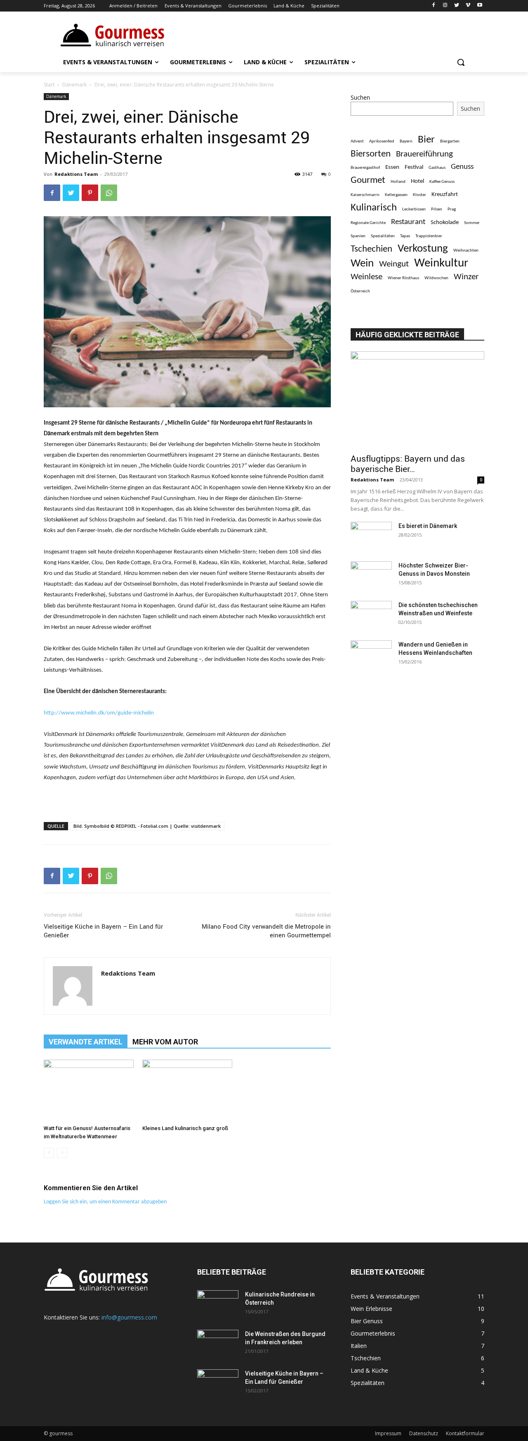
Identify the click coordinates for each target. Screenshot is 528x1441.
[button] (461, 62)
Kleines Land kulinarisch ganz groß (185, 1128)
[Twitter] (457, 6)
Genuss (462, 167)
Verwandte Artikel (86, 1041)
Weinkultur (441, 263)
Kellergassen (396, 195)
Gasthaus (437, 168)
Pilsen (436, 209)
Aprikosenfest (381, 141)
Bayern (406, 141)
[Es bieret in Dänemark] (371, 536)
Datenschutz (423, 1433)
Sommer (472, 223)
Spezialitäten (383, 236)
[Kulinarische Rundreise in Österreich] (217, 1304)
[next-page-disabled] (62, 1153)
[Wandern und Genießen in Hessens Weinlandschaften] (371, 654)
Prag (452, 209)
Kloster (419, 195)
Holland (398, 182)
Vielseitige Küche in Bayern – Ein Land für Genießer (103, 930)
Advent (357, 141)
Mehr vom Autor (165, 1041)
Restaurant (408, 222)
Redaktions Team (76, 174)
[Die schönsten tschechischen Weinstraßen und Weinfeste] (371, 615)
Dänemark (74, 84)
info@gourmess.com (129, 1317)
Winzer (466, 277)
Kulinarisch (374, 207)
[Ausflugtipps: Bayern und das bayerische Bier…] (417, 399)
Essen (392, 167)
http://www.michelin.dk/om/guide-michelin (99, 713)
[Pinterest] (90, 193)
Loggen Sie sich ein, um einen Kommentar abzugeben (105, 1202)
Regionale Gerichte (368, 223)
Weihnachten (465, 250)
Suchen (360, 97)
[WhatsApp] (109, 193)
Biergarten (450, 141)
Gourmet (368, 180)
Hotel (417, 181)
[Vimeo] (468, 6)
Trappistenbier (428, 236)
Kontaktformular (465, 1433)
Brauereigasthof (365, 168)
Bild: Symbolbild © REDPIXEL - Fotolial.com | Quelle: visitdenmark (147, 826)
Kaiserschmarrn (365, 195)
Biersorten (371, 154)
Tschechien (371, 249)
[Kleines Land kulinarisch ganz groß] (187, 1090)
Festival (414, 167)
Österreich (360, 291)
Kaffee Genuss (442, 182)
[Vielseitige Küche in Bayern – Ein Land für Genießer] (217, 1383)
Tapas (405, 236)
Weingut (394, 264)
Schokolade (445, 222)
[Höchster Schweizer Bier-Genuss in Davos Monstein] (371, 575)
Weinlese (366, 277)
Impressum (388, 1433)
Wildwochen (436, 278)
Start (49, 84)
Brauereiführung (424, 154)
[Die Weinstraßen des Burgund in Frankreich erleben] (217, 1344)
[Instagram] (445, 6)
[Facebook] (433, 6)
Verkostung (423, 249)
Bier (426, 139)
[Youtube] (479, 6)
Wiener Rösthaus (403, 278)
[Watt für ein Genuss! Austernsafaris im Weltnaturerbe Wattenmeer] (89, 1090)
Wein (362, 263)
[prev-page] (49, 1153)
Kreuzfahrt (444, 194)
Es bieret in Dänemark (427, 526)
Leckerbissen (414, 209)
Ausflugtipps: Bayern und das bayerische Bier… (408, 463)
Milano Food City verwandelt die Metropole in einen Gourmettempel (266, 930)
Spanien (358, 236)
